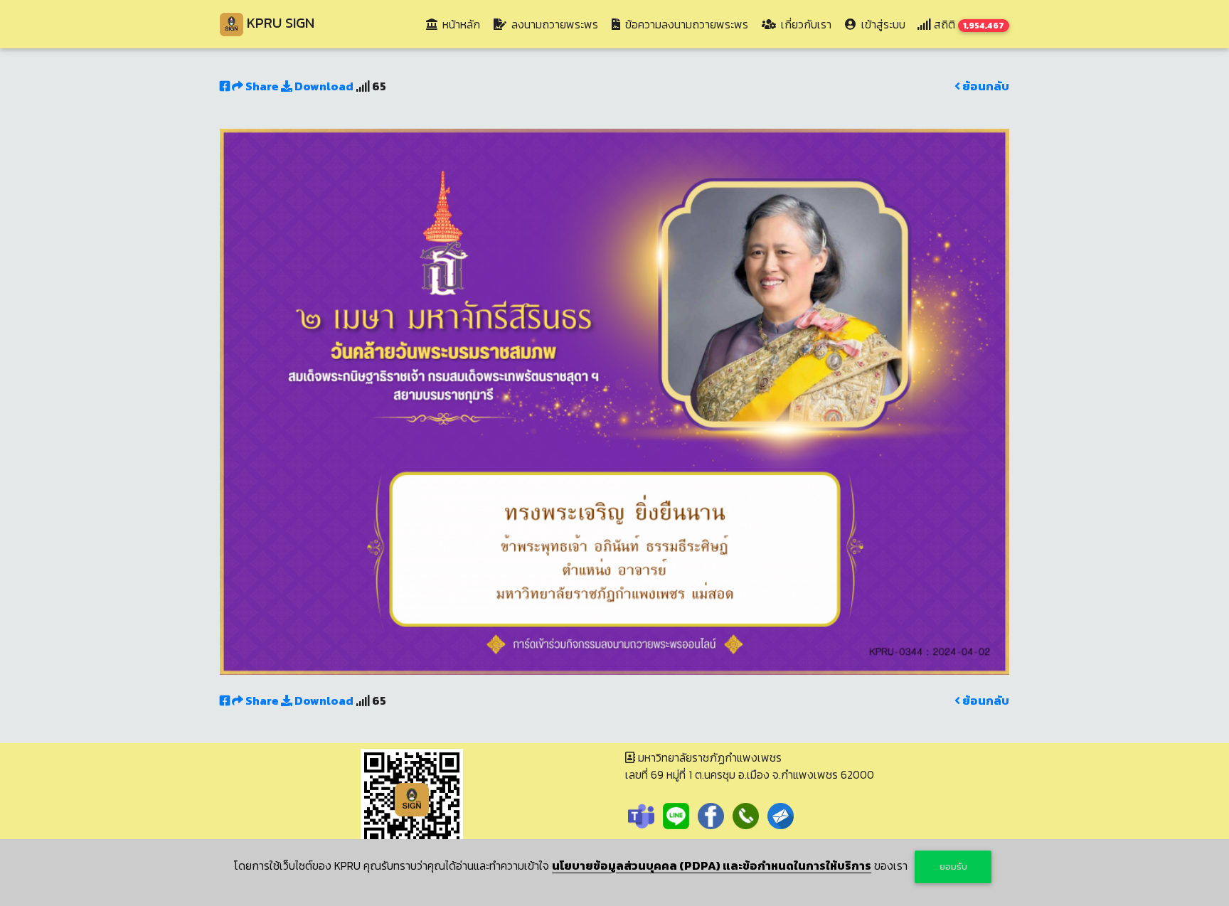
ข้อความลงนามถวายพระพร (685, 24)
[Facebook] (711, 814)
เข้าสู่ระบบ (881, 24)
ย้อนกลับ (984, 86)
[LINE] (676, 814)
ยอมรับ (953, 866)
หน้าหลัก (463, 24)
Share (262, 86)
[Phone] (746, 814)
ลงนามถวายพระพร (553, 24)
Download (322, 86)
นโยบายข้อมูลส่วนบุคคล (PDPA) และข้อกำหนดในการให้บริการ (711, 865)
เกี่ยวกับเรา (804, 24)
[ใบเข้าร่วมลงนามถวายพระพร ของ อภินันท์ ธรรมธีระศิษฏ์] (614, 400)
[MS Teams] (641, 814)
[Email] (781, 814)
